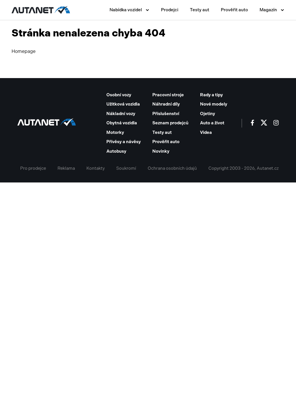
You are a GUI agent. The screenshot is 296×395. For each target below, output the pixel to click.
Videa (206, 132)
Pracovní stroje (168, 94)
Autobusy (116, 151)
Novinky (160, 151)
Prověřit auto (234, 9)
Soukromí (126, 168)
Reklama (66, 168)
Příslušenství (165, 113)
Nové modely (213, 104)
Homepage (24, 51)
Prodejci (169, 9)
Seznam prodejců (170, 122)
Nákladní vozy (120, 113)
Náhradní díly (166, 104)
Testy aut (199, 9)
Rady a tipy (211, 94)
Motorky (115, 132)
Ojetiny (207, 113)
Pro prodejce (33, 168)
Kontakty (95, 168)
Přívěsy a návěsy (123, 141)
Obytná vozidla (121, 122)
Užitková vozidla (123, 104)
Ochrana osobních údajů (172, 168)
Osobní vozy (118, 94)
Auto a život (212, 122)
